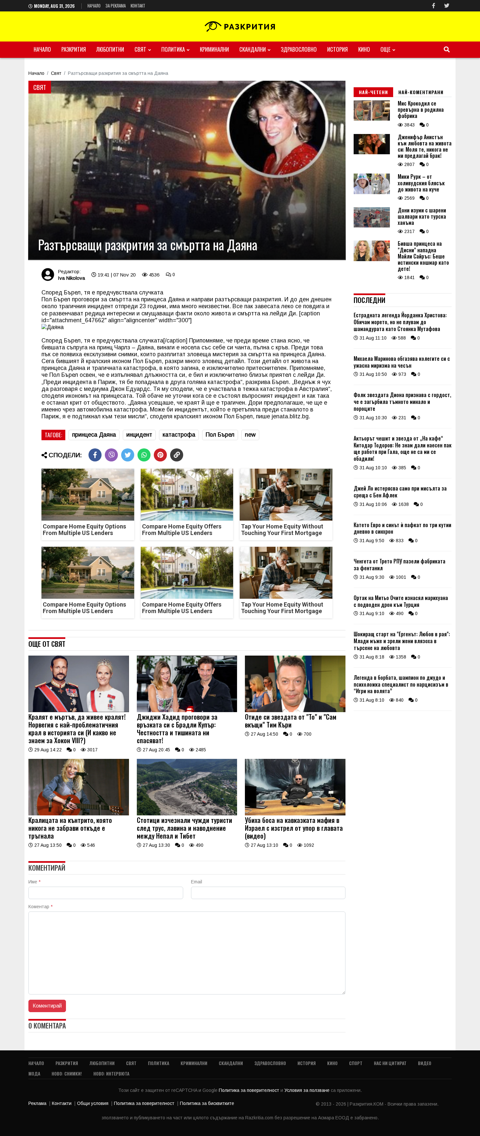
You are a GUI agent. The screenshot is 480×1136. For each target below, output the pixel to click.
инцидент (139, 434)
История (337, 49)
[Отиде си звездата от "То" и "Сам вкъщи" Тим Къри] (295, 710)
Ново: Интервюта (111, 1073)
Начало (94, 5)
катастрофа (179, 434)
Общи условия (92, 1103)
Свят (140, 49)
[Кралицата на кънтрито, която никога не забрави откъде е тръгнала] (78, 813)
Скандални (252, 49)
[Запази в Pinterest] (160, 454)
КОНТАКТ (138, 5)
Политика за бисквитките (207, 1103)
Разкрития (73, 49)
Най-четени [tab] (373, 92)
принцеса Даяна (94, 434)
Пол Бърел (220, 434)
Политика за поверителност (249, 1090)
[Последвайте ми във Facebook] (434, 5)
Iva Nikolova (71, 278)
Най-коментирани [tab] (420, 92)
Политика (173, 49)
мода (34, 1073)
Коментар (40, 906)
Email (196, 881)
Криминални (214, 49)
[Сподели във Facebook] (95, 454)
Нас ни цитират (390, 1063)
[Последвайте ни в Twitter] (447, 5)
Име (34, 881)
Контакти (62, 1103)
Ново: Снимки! (67, 1073)
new (250, 434)
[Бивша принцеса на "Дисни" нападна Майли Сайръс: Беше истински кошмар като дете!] (372, 259)
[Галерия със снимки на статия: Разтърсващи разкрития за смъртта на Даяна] (186, 170)
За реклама (115, 5)
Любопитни (110, 49)
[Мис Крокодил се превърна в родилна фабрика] (372, 119)
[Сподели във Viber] (111, 454)
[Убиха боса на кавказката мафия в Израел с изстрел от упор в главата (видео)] (295, 813)
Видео (424, 1063)
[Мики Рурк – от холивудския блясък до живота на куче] (372, 192)
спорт (355, 1063)
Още (385, 49)
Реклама (37, 1103)
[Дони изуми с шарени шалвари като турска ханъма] (372, 225)
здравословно (299, 49)
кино (364, 49)
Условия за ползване (307, 1090)
